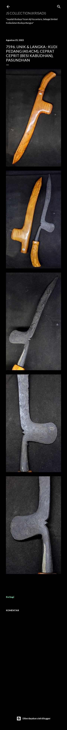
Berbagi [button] (10, 597)
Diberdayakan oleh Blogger (36, 718)
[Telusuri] (59, 5)
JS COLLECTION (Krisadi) (26, 13)
